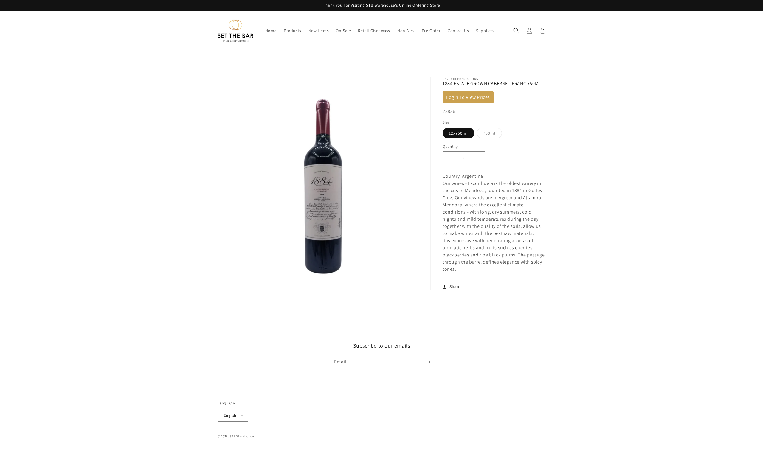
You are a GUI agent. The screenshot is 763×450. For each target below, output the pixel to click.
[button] (516, 30)
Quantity (450, 146)
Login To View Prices (468, 97)
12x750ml (458, 133)
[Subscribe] (428, 362)
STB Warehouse (242, 436)
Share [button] (454, 286)
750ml (492, 134)
